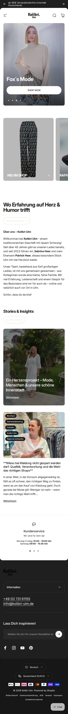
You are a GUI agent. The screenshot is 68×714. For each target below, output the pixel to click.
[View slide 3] (38, 551)
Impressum (58, 695)
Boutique (11, 416)
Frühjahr (10, 427)
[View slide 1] (30, 551)
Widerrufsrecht (12, 695)
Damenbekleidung (15, 421)
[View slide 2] (34, 551)
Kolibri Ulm (12, 433)
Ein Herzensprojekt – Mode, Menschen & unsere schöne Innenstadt (30, 385)
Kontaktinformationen (34, 699)
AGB (41, 695)
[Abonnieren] (58, 634)
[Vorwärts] (63, 4)
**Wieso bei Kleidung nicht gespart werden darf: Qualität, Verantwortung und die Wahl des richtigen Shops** (32, 466)
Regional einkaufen (15, 439)
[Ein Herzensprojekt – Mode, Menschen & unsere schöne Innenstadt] (34, 367)
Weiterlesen (12, 397)
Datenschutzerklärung (29, 695)
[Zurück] (4, 4)
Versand (48, 695)
